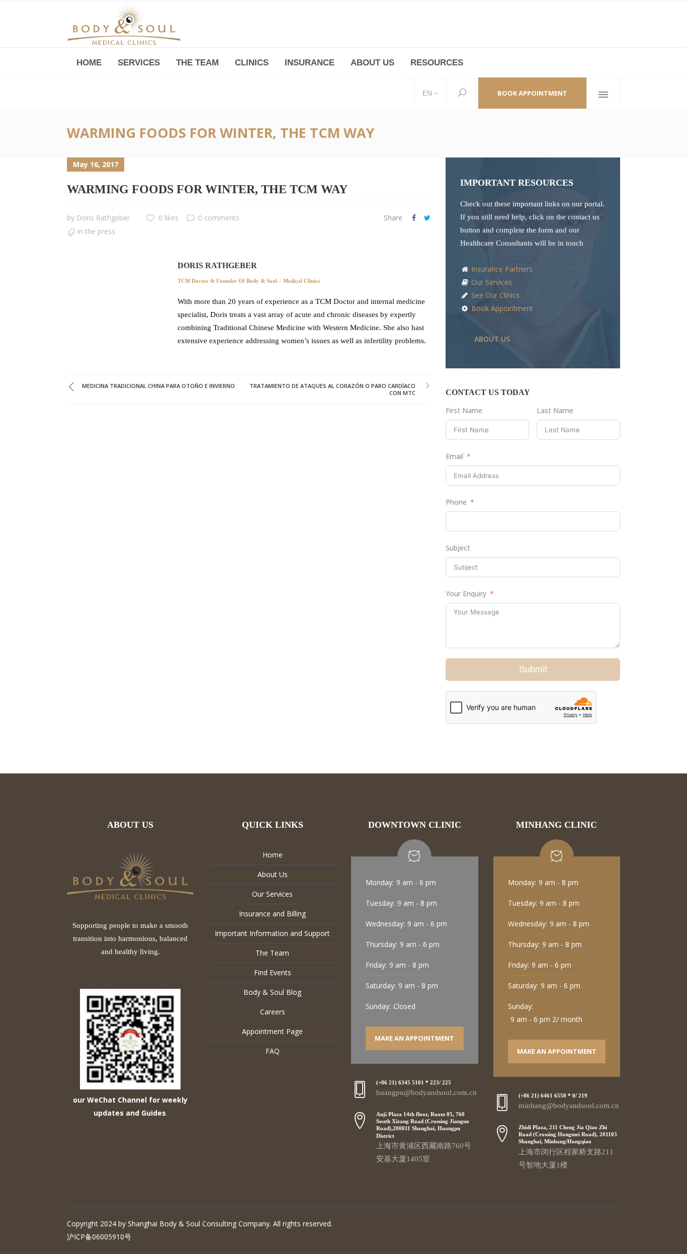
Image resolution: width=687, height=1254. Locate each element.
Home (273, 854)
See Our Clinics (494, 295)
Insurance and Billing (272, 913)
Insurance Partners (501, 269)
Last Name (555, 410)
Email (454, 456)
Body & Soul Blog (272, 992)
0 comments (218, 217)
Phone (456, 502)
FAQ (273, 1051)
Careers (272, 1011)
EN (426, 93)
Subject (458, 548)
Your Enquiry (466, 593)
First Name (464, 410)
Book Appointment (532, 93)
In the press (96, 231)
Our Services (490, 282)
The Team (272, 953)
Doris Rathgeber (103, 217)
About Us (272, 874)
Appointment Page (272, 1031)
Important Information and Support (272, 933)
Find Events (272, 972)
